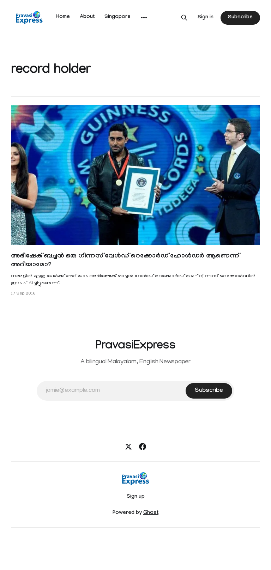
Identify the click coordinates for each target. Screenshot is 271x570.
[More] (144, 17)
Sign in (205, 17)
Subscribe (240, 17)
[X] (128, 446)
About (87, 17)
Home (63, 17)
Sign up (136, 497)
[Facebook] (142, 446)
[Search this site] (184, 17)
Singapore (117, 17)
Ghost (150, 513)
